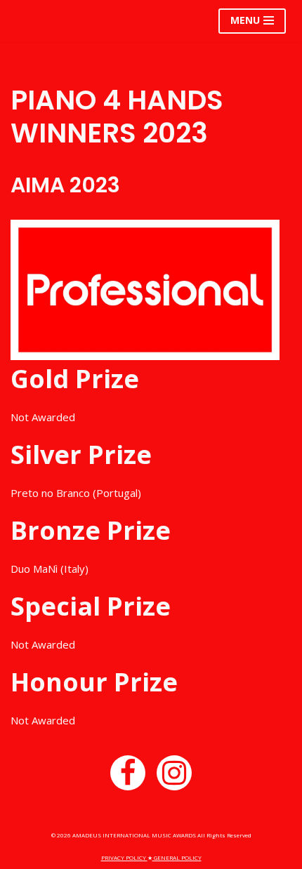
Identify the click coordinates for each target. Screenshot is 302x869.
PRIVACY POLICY (124, 857)
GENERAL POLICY (177, 857)
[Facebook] (127, 772)
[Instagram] (174, 772)
